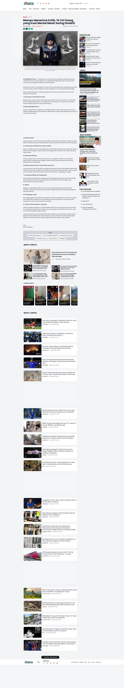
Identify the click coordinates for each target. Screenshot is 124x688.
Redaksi (81, 662)
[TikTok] (48, 3)
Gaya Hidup (36, 9)
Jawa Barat (45, 350)
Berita (25, 9)
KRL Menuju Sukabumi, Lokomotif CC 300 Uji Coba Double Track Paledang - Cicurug (57, 553)
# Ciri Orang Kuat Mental (50, 235)
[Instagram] (43, 3)
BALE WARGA (83, 9)
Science (44, 606)
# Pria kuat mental (41, 238)
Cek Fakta (91, 9)
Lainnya (98, 9)
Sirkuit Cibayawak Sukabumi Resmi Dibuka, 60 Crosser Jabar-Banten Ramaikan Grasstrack (58, 373)
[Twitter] (40, 3)
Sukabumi (45, 440)
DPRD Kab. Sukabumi (73, 9)
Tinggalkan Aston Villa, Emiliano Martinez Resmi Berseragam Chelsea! (59, 501)
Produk (44, 455)
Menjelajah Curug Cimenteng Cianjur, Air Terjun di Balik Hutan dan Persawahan (59, 617)
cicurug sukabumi (87, 204)
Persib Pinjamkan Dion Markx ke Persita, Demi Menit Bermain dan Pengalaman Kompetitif (58, 411)
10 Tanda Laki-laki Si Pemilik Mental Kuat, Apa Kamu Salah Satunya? (69, 267)
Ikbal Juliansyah (27, 26)
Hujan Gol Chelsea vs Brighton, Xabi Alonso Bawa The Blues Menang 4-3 (57, 334)
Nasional (44, 427)
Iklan (85, 662)
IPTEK (30, 9)
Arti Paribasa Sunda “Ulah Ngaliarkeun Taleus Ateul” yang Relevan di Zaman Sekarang (58, 463)
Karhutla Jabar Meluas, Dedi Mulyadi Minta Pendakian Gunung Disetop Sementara (57, 347)
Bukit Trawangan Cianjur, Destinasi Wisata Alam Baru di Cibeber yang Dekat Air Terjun (59, 591)
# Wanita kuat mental (66, 235)
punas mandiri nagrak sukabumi (91, 191)
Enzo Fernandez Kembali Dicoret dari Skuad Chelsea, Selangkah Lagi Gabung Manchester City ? (59, 361)
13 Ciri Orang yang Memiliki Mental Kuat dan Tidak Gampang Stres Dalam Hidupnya (68, 276)
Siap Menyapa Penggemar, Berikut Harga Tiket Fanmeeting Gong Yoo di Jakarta (59, 630)
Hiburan (43, 9)
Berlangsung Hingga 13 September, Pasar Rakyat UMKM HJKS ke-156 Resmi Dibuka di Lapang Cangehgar (57, 451)
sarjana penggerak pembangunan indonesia (89, 208)
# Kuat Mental (53, 238)
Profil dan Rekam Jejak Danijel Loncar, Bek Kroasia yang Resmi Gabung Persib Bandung (93, 58)
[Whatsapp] (29, 29)
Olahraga (51, 9)
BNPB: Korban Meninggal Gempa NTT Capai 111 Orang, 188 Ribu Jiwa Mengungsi (59, 424)
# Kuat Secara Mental (34, 235)
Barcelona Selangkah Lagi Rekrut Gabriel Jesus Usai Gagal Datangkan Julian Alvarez (59, 321)
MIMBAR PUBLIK (46, 532)
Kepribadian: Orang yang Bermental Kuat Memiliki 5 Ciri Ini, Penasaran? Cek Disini (40, 268)
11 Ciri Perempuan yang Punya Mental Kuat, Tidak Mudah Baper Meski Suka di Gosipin (41, 276)
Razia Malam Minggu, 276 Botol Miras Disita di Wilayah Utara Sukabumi (58, 514)
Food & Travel (46, 593)
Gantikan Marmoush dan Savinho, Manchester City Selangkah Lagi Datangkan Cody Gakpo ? (59, 643)
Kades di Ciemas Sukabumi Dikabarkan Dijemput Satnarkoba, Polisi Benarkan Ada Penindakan (93, 65)
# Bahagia (62, 238)
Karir (89, 662)
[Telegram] (32, 29)
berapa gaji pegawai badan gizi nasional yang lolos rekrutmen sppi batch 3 (91, 196)
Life (53, 259)
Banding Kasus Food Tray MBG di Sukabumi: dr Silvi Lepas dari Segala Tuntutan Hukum (59, 540)
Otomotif (64, 9)
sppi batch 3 (85, 201)
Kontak (93, 662)
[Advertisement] (17, 40)
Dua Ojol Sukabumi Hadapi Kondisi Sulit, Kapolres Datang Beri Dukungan (93, 39)
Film (43, 633)
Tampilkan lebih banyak (50, 657)
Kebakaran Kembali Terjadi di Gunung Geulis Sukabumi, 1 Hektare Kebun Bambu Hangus (58, 437)
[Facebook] (38, 3)
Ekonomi (57, 9)
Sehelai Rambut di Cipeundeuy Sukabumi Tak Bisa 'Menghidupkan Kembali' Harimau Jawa (58, 604)
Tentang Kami (74, 662)
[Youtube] (46, 3)
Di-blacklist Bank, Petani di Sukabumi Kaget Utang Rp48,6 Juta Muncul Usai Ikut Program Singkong (93, 52)
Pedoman (98, 662)
